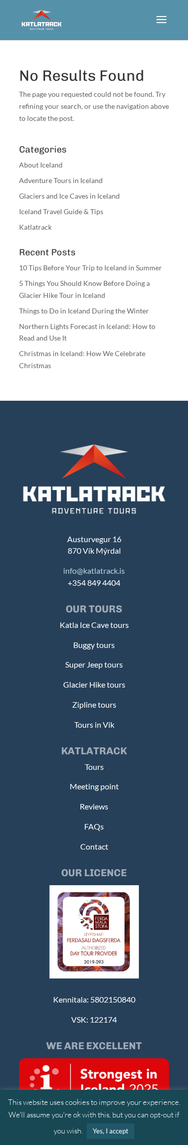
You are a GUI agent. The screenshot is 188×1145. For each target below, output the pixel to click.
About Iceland (41, 164)
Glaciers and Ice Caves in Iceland (69, 196)
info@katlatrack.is (94, 570)
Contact (94, 846)
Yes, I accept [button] (110, 1131)
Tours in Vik (94, 724)
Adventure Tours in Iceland (61, 180)
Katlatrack (35, 227)
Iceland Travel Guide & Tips (61, 211)
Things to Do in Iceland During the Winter (84, 310)
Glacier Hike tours (94, 684)
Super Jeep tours (94, 664)
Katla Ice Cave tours (94, 624)
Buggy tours (94, 644)
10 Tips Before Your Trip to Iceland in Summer (90, 267)
